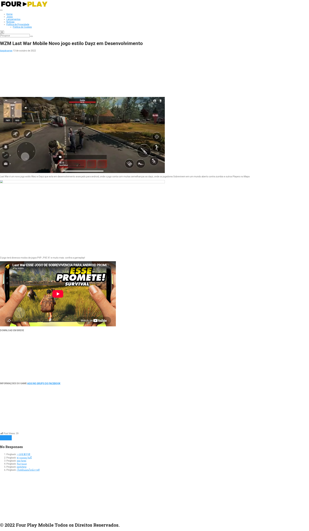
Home (9, 14)
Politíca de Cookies (22, 27)
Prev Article (6, 436)
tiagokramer (6, 50)
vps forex (21, 460)
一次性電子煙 (23, 454)
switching (21, 467)
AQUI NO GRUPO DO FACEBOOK (43, 383)
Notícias (10, 22)
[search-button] (31, 36)
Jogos (9, 16)
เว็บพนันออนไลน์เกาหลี (28, 470)
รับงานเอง (22, 464)
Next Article (6, 439)
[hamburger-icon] (1, 10)
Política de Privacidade (17, 24)
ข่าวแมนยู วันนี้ (24, 457)
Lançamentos (13, 19)
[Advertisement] (96, 74)
